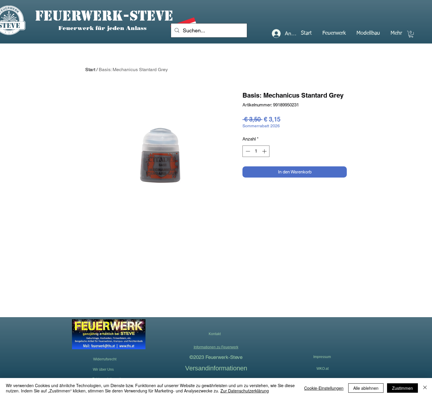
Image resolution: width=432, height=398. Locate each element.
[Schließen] (424, 388)
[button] (334, 33)
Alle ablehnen (366, 388)
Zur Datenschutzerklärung (244, 391)
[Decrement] (247, 151)
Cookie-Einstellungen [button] (324, 388)
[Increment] (265, 151)
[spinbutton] (256, 151)
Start (90, 69)
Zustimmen (402, 388)
